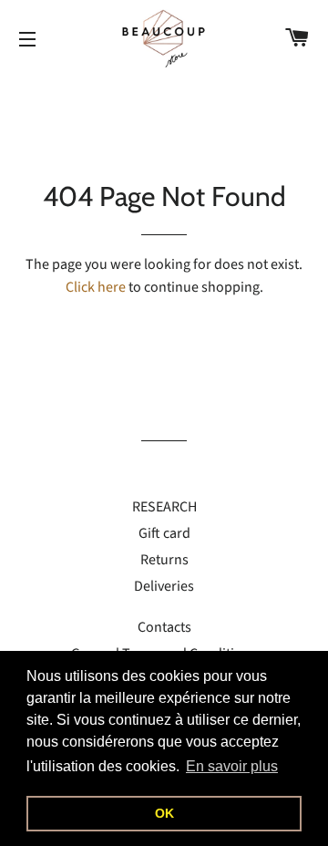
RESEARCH (164, 507)
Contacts (164, 627)
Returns (164, 560)
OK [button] (164, 813)
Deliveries (164, 586)
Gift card (164, 533)
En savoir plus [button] (232, 766)
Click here (96, 287)
